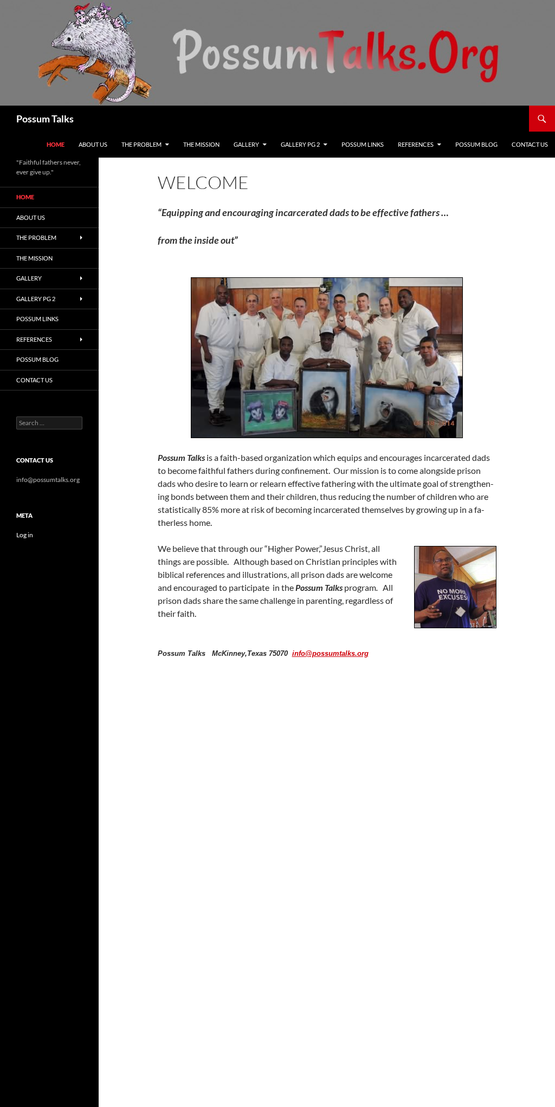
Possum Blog (476, 144)
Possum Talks (45, 119)
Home (55, 144)
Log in (24, 535)
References (416, 144)
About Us (93, 144)
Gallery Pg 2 (300, 144)
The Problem (141, 144)
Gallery (246, 144)
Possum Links (362, 144)
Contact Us (530, 144)
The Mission (201, 144)
